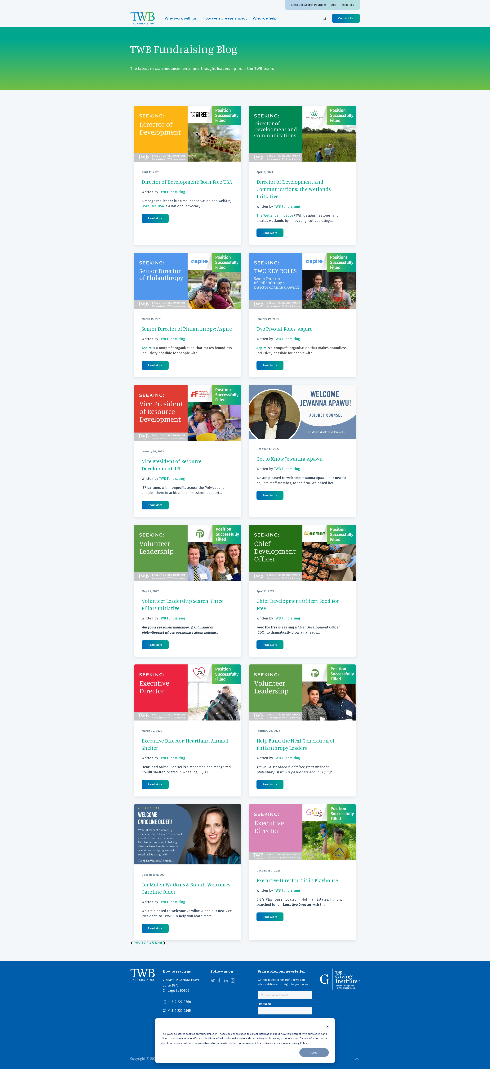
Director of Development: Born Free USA (187, 182)
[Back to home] (142, 18)
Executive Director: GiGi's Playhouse (297, 880)
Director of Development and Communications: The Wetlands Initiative (293, 189)
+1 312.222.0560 (179, 1002)
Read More (155, 218)
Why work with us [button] (181, 18)
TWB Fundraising (172, 192)
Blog (333, 5)
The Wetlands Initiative (274, 215)
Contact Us (346, 18)
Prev (137, 943)
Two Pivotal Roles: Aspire (284, 329)
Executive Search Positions (309, 5)
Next (159, 943)
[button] (324, 18)
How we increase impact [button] (225, 18)
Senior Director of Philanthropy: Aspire (187, 329)
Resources (347, 5)
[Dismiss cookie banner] (327, 1026)
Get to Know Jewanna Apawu (289, 459)
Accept (314, 1052)
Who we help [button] (265, 18)
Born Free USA (153, 206)
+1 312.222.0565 (179, 1011)
